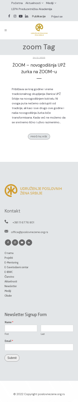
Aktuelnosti (33, 3)
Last (43, 333)
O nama (9, 253)
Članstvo (9, 276)
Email (9, 341)
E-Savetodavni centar (16, 267)
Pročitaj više (39, 136)
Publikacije (39, 16)
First (7, 333)
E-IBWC (9, 272)
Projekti (9, 257)
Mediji (50, 3)
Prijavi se (57, 16)
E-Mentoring (11, 262)
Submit (12, 357)
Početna (17, 3)
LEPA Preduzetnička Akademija (31, 9)
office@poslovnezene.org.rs (29, 232)
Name (9, 322)
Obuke (8, 295)
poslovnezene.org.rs (51, 394)
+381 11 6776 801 (23, 222)
